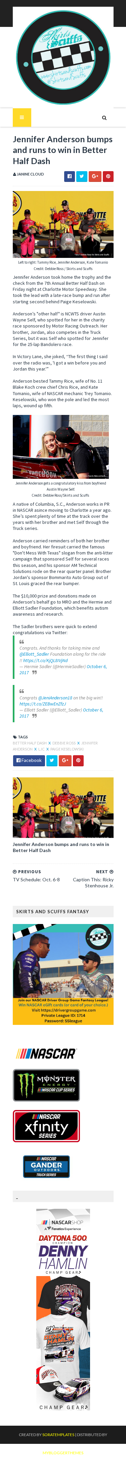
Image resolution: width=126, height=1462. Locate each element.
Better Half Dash (30, 743)
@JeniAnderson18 (55, 698)
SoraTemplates (58, 1434)
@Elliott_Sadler (34, 654)
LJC (41, 749)
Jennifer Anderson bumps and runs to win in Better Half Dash (61, 847)
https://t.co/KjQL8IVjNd (45, 660)
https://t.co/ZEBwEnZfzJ (42, 704)
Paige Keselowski (67, 749)
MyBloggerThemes (63, 1452)
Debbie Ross (64, 743)
